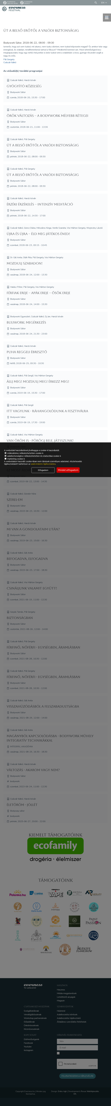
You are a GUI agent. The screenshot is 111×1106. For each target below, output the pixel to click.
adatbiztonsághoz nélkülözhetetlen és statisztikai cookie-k (34, 456)
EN (102, 2)
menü (107, 16)
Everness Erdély (28, 2)
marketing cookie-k (16, 459)
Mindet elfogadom (68, 470)
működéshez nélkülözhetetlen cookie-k (25, 453)
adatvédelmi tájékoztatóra (43, 464)
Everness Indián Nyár (12, 2)
